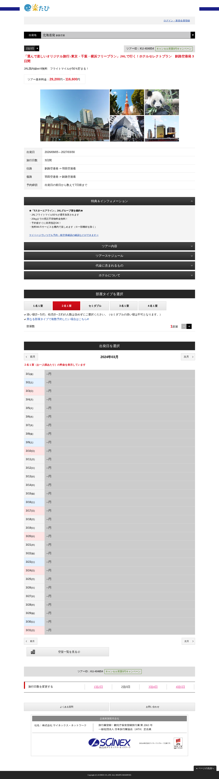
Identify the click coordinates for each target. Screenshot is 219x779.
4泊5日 (180, 687)
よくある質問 (66, 707)
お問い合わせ (152, 707)
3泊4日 (153, 687)
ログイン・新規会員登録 (177, 20)
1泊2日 (98, 687)
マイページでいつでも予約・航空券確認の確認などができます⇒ (64, 235)
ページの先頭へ (206, 768)
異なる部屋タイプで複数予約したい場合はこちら (57, 319)
